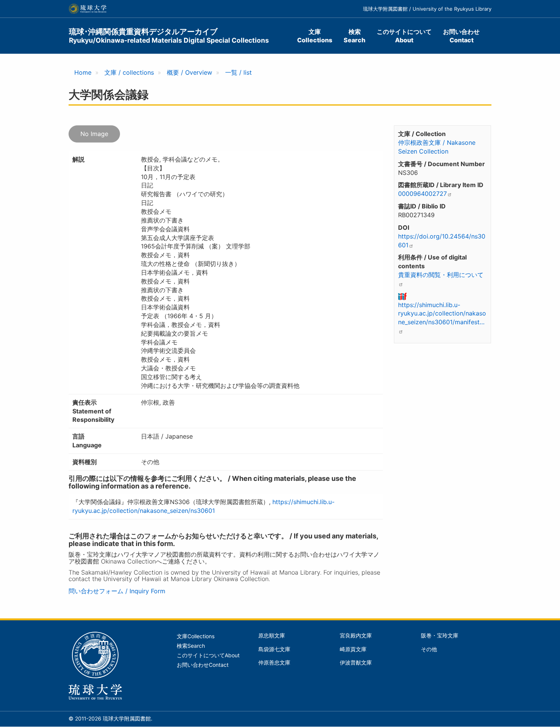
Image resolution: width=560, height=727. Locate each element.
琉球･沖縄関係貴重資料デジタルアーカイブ (169, 35)
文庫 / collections (129, 72)
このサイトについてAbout (404, 36)
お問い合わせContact (461, 36)
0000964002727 (422, 193)
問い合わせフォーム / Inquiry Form (117, 591)
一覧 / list (238, 72)
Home (82, 72)
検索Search (354, 36)
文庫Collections (314, 36)
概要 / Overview (189, 72)
